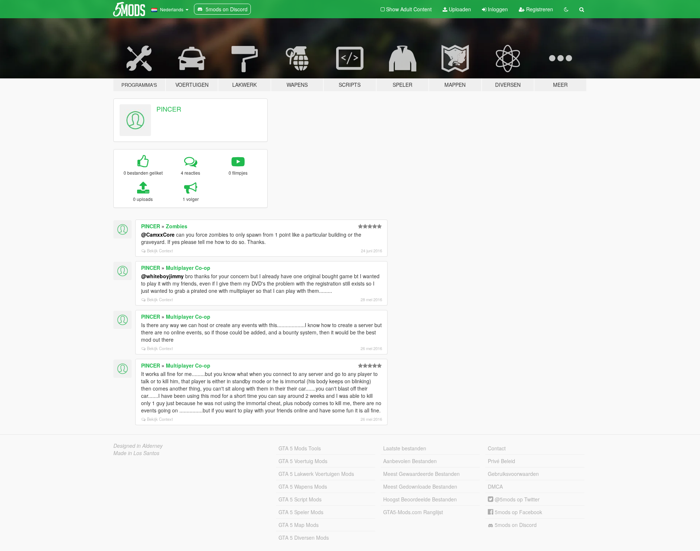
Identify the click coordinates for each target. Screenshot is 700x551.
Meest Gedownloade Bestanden (420, 486)
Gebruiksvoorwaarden (513, 473)
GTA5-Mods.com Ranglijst (413, 512)
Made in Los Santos (136, 453)
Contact (497, 448)
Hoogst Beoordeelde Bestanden (420, 499)
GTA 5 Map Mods (299, 524)
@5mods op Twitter (516, 499)
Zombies (176, 226)
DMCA (495, 486)
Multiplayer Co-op (188, 267)
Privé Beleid (501, 461)
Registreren (539, 9)
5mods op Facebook (517, 512)
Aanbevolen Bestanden (410, 461)
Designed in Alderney (138, 445)
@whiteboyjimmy (162, 276)
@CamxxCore (158, 234)
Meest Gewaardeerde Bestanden (421, 473)
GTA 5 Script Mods (300, 499)
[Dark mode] (566, 9)
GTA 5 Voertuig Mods (303, 461)
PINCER (168, 108)
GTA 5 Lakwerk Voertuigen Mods (316, 473)
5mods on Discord (515, 524)
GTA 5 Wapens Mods (303, 486)
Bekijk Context (160, 250)
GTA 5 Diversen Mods (304, 537)
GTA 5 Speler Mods (301, 512)
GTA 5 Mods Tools (300, 448)
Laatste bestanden (404, 448)
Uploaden (459, 9)
